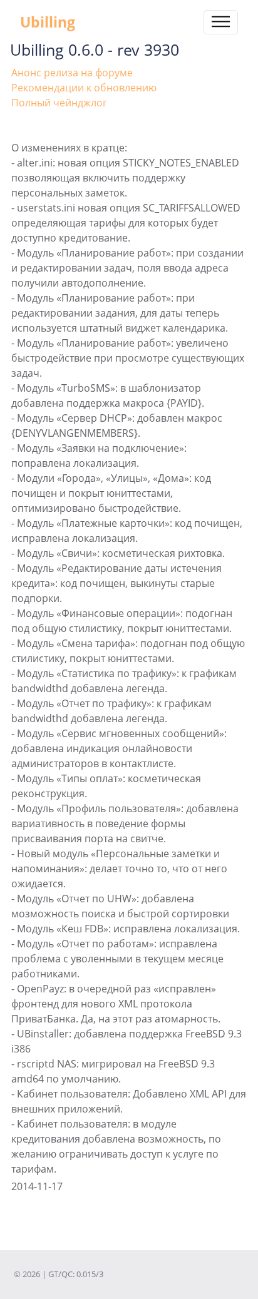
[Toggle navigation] (221, 22)
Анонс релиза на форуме (72, 72)
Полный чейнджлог (59, 103)
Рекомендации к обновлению (84, 87)
